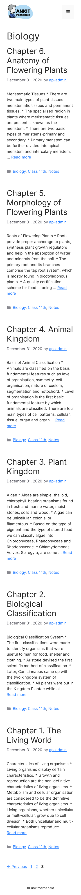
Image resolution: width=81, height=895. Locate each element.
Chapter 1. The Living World (34, 735)
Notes (53, 171)
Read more (21, 157)
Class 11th (37, 171)
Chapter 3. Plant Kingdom (37, 466)
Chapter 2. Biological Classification (31, 604)
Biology (19, 171)
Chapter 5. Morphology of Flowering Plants (37, 202)
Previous (17, 866)
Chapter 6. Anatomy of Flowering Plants (37, 60)
